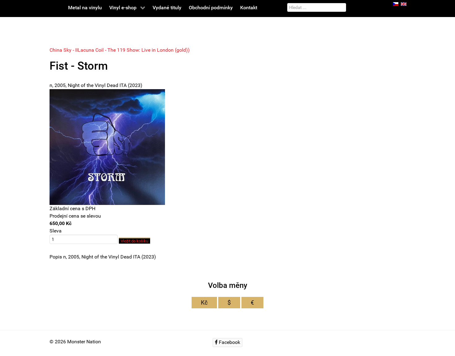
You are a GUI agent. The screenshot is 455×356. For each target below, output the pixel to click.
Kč (204, 302)
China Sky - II (64, 50)
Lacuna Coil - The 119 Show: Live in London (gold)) (134, 50)
